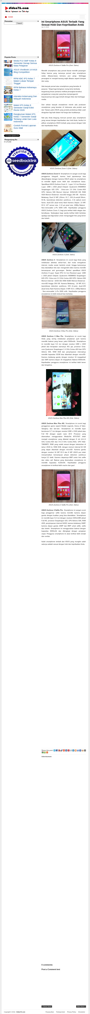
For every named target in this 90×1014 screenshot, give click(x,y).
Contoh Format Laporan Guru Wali (25, 126)
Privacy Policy (71, 1012)
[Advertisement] (63, 646)
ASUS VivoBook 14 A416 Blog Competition (25, 70)
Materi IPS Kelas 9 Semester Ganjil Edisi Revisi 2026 (24, 107)
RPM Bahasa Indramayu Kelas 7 (25, 88)
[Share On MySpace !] (80, 750)
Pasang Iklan (50, 1012)
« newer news (46, 1006)
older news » (81, 1006)
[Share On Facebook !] (57, 750)
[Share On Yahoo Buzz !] (83, 750)
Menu (82, 16)
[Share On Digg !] (66, 750)
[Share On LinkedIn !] (73, 750)
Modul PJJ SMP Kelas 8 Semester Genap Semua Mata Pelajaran (25, 63)
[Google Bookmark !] (42, 752)
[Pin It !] (68, 750)
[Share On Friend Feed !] (78, 750)
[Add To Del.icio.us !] (61, 750)
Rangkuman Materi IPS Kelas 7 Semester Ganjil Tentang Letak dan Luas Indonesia (25, 118)
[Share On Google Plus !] (59, 750)
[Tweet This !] (54, 750)
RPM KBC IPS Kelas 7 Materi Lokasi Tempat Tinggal (24, 81)
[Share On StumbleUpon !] (64, 750)
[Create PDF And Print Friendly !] (45, 752)
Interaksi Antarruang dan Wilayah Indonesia (25, 97)
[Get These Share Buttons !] (85, 750)
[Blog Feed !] (47, 752)
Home (10, 17)
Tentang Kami (60, 1012)
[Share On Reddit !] (71, 750)
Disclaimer (81, 1012)
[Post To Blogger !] (76, 750)
